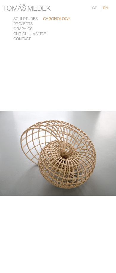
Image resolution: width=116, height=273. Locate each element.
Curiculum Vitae (29, 34)
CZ (94, 8)
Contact (22, 39)
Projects (23, 24)
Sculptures (25, 19)
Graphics (22, 29)
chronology (56, 19)
